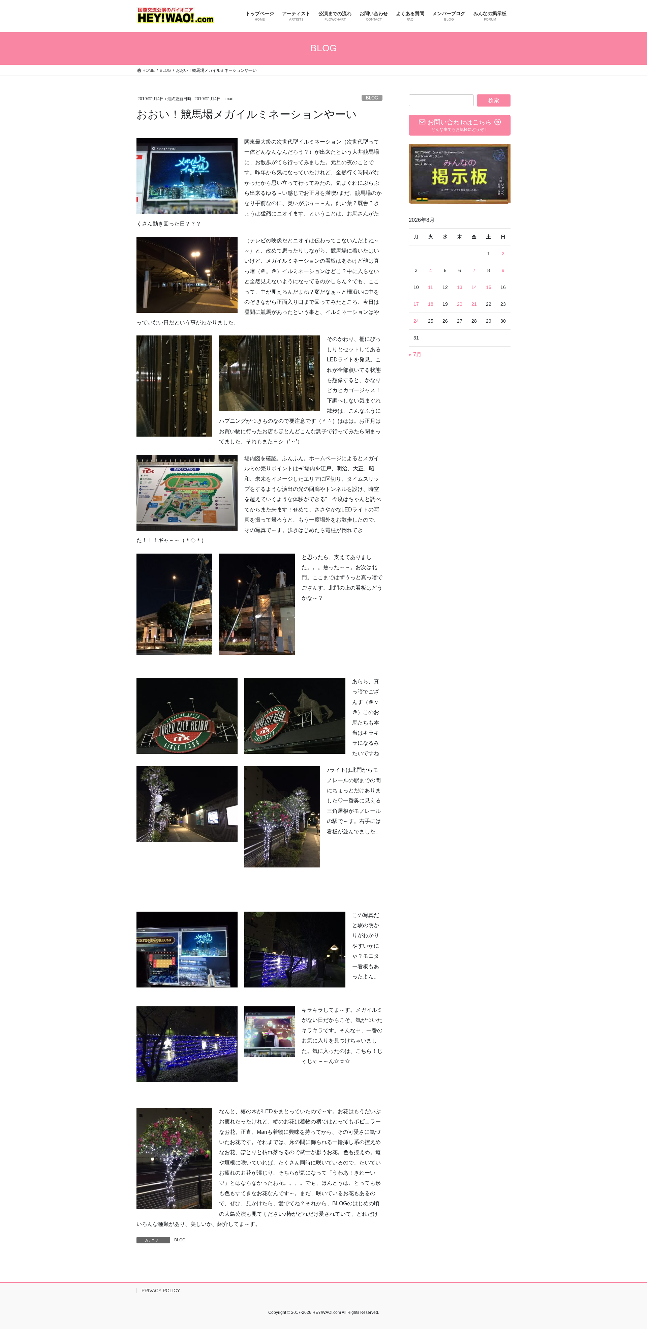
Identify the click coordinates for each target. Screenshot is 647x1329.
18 (430, 304)
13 (459, 287)
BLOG (372, 97)
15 (488, 287)
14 (474, 287)
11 (430, 287)
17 (416, 304)
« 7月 (415, 354)
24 (416, 321)
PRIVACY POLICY (161, 1290)
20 (459, 304)
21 (474, 304)
